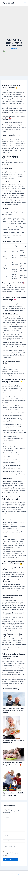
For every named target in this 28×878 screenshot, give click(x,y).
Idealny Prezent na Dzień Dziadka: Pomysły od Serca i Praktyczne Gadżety (13, 710)
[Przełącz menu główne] (25, 3)
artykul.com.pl (7, 3)
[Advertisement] (14, 24)
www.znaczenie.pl (14, 874)
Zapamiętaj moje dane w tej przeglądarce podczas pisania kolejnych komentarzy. (13, 853)
